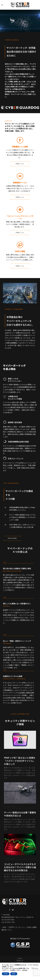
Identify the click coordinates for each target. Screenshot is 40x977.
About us (20, 960)
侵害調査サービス (20, 183)
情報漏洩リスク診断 (20, 147)
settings (24, 970)
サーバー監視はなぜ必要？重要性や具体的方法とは (20, 814)
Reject (13, 974)
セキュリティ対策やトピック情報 (20, 722)
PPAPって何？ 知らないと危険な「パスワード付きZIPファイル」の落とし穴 (19, 760)
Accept (5, 974)
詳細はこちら (20, 163)
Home (20, 958)
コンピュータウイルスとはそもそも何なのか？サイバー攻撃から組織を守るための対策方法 (20, 867)
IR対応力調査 (20, 251)
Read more (12, 538)
